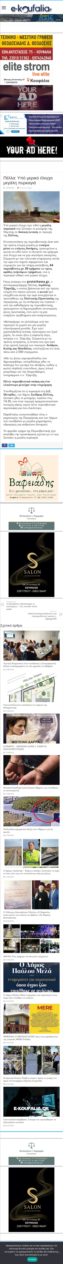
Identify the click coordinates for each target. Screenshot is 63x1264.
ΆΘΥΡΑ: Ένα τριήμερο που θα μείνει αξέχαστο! (25, 956)
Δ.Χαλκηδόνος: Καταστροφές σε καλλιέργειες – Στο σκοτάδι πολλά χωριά (21, 605)
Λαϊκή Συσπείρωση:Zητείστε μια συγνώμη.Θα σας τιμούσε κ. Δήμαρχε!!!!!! (42, 615)
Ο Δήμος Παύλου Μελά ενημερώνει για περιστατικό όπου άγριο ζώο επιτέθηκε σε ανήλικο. (30, 996)
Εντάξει (32, 1259)
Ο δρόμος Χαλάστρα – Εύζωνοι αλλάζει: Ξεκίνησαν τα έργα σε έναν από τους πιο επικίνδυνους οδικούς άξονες (31, 872)
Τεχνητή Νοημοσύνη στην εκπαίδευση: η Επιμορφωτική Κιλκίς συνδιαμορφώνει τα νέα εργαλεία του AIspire (29, 665)
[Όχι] (59, 1252)
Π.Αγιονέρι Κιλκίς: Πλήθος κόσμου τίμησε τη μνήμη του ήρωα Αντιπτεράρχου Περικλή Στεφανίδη (30, 1079)
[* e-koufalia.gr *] (32, 8)
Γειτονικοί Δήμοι (26, 188)
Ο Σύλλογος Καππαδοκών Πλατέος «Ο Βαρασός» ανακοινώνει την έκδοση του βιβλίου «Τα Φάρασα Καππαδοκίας (26, 915)
